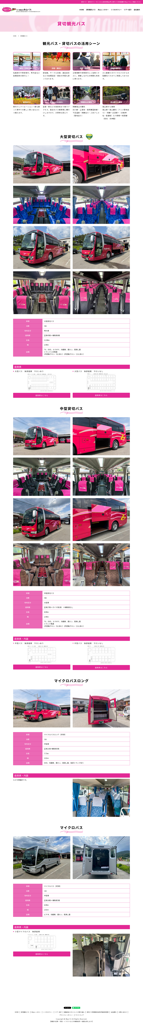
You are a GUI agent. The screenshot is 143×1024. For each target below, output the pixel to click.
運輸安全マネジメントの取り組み (74, 1012)
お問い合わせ (123, 1012)
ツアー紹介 (128, 9)
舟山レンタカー (103, 9)
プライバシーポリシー (66, 1015)
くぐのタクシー (116, 9)
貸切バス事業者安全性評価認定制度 (98, 1012)
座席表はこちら (42, 395)
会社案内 (137, 9)
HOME (81, 9)
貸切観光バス (91, 9)
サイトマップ (79, 1015)
